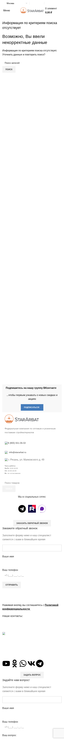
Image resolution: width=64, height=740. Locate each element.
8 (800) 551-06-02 (52, 3)
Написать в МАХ (37, 3)
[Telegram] (22, 509)
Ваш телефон (10, 570)
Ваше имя (8, 556)
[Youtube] (6, 663)
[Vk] (31, 663)
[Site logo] (32, 10)
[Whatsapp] (23, 663)
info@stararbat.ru (17, 452)
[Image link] (22, 418)
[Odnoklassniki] (14, 663)
